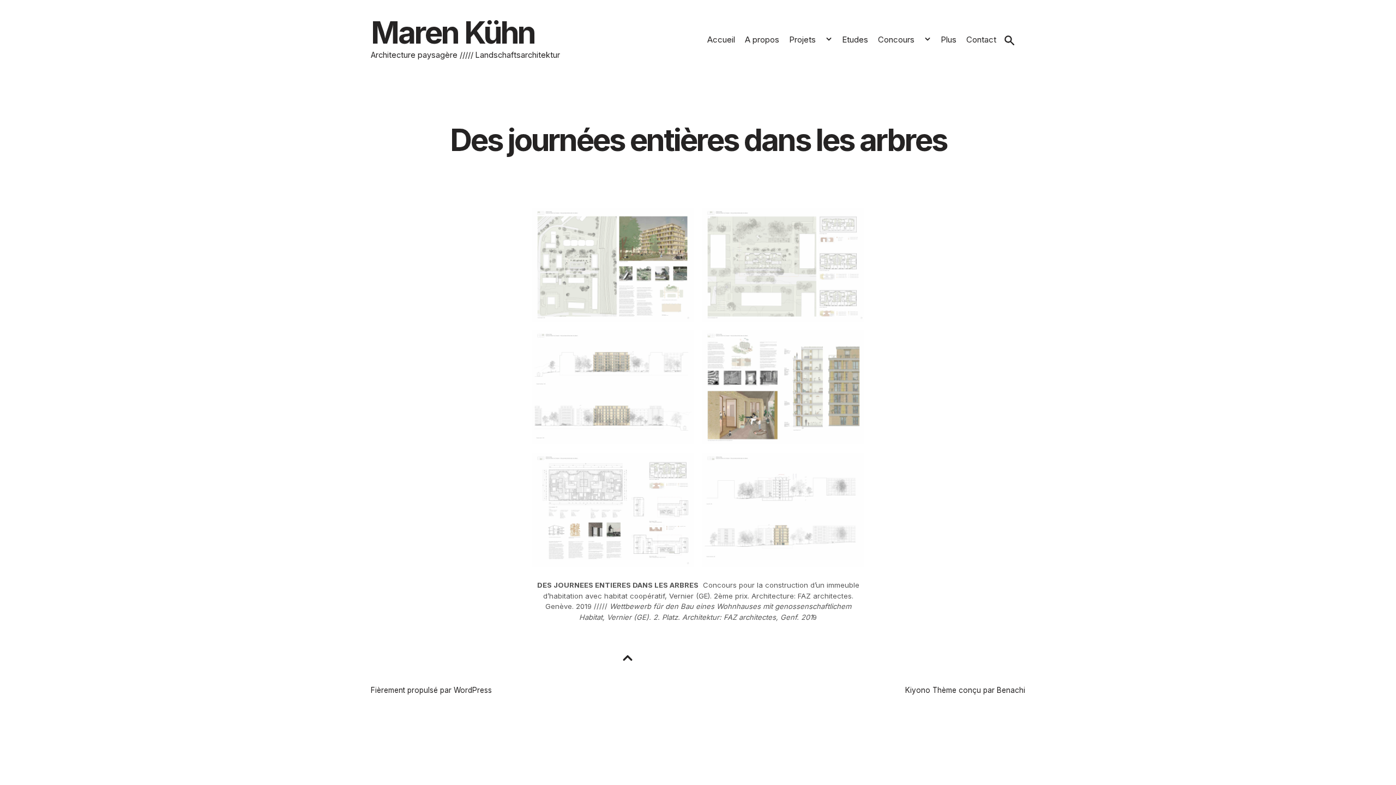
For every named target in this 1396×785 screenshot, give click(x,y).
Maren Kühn (453, 32)
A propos (762, 39)
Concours (896, 39)
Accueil (721, 39)
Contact (981, 39)
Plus (948, 39)
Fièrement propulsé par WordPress (431, 690)
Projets (802, 39)
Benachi (1011, 690)
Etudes (855, 39)
